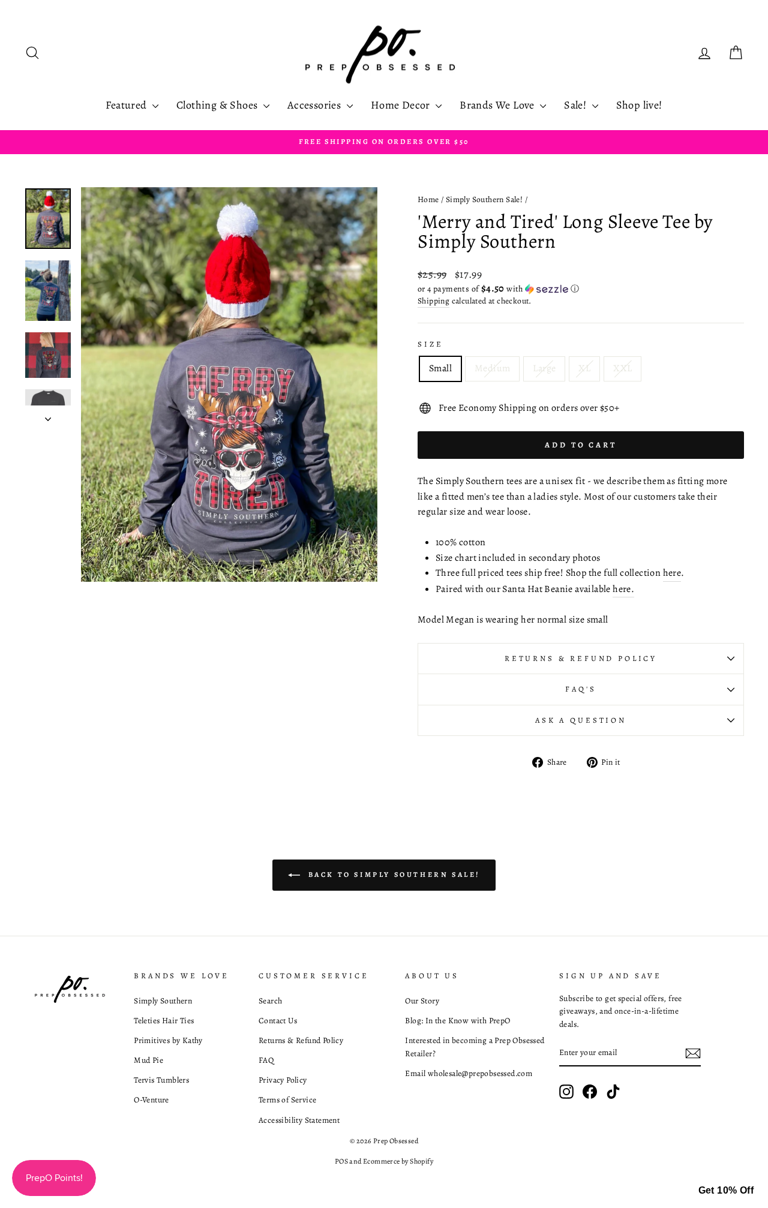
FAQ (266, 1060)
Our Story (422, 1000)
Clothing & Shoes (218, 105)
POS (341, 1161)
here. (623, 589)
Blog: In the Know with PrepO (457, 1020)
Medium (492, 368)
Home (428, 199)
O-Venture (151, 1099)
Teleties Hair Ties (164, 1020)
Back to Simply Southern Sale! (392, 874)
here (672, 572)
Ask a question (580, 720)
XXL (622, 368)
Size (430, 344)
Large (544, 368)
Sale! (576, 105)
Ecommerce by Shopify (398, 1161)
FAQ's (580, 689)
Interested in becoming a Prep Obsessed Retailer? (474, 1047)
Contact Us (278, 1020)
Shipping (433, 300)
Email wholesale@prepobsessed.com (468, 1073)
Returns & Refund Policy (581, 658)
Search (270, 1000)
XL (584, 368)
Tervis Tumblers (161, 1080)
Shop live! (639, 105)
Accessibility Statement (299, 1120)
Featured (127, 105)
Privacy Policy (283, 1080)
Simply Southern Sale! (484, 199)
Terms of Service (287, 1099)
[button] (581, 289)
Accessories (315, 105)
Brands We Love (498, 105)
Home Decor (402, 105)
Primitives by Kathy (168, 1040)
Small (440, 368)
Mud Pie (148, 1060)
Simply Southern (163, 1000)
